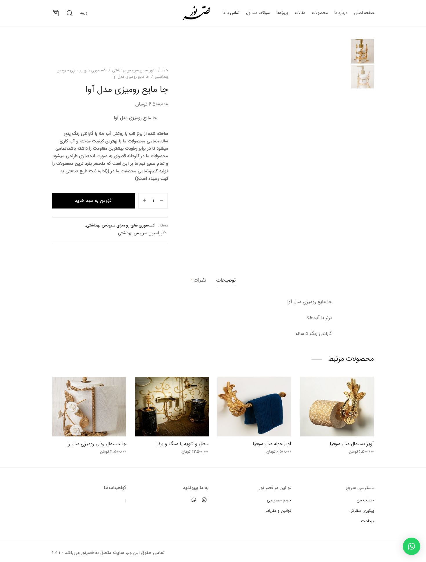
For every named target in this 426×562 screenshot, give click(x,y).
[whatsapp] (193, 500)
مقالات (300, 13)
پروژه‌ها (282, 13)
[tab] (226, 280)
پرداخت (367, 521)
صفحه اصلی (364, 13)
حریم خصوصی (279, 500)
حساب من (365, 500)
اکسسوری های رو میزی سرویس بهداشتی (120, 225)
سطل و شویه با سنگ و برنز (183, 443)
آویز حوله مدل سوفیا (272, 443)
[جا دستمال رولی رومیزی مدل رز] (89, 406)
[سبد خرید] (55, 13)
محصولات (320, 13)
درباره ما (340, 13)
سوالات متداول (258, 13)
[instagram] (204, 500)
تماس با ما (231, 13)
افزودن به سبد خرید (93, 200)
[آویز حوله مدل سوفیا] (254, 406)
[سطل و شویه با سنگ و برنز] (172, 406)
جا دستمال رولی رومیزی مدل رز (96, 443)
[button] (411, 546)
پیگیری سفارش (361, 510)
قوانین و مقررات (278, 510)
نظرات (198, 280)
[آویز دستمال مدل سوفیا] (337, 406)
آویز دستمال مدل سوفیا (352, 443)
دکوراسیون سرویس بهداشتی (134, 70)
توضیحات (226, 280)
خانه (165, 70)
